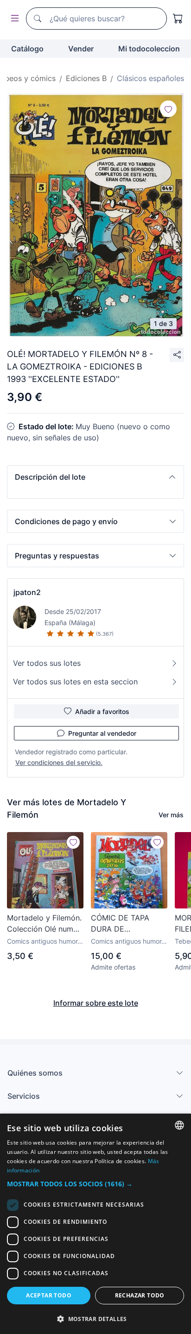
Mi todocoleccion (149, 48)
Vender (81, 48)
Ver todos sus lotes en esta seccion (75, 681)
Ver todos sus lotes (47, 663)
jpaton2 (27, 592)
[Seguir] (168, 108)
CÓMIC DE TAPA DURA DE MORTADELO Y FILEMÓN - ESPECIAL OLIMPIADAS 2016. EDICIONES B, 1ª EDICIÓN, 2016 (128, 923)
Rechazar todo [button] (140, 1295)
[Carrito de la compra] (178, 19)
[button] (95, 476)
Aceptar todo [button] (48, 1295)
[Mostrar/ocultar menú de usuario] (13, 19)
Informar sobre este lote (95, 1003)
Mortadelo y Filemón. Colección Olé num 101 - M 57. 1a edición (44, 923)
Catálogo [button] (27, 48)
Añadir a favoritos (102, 711)
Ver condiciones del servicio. (58, 762)
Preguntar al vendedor (102, 733)
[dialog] (95, 1224)
